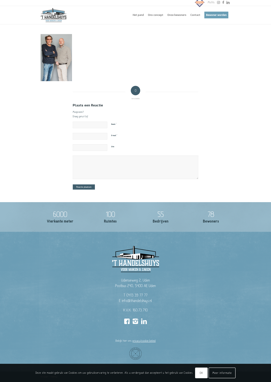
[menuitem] (199, 4)
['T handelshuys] (54, 15)
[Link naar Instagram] (218, 2)
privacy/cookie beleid (144, 340)
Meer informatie (222, 372)
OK (201, 372)
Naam (114, 124)
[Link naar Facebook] (223, 2)
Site (112, 147)
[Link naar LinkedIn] (228, 2)
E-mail (114, 135)
